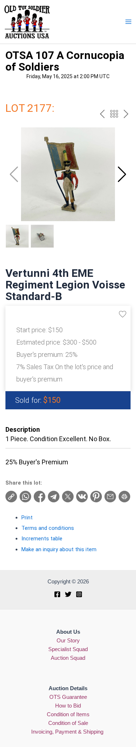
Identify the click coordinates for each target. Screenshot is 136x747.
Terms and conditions (47, 528)
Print (27, 517)
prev (102, 113)
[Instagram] (79, 594)
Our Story (68, 640)
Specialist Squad (68, 649)
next (126, 113)
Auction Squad (68, 658)
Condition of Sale (68, 723)
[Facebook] (57, 594)
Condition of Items (68, 714)
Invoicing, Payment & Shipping (68, 732)
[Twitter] (68, 594)
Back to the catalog (114, 113)
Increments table (41, 538)
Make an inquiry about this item (58, 549)
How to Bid (68, 706)
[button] (122, 174)
